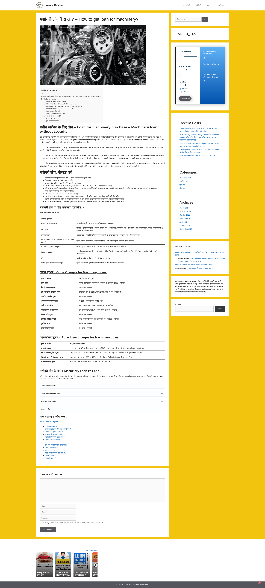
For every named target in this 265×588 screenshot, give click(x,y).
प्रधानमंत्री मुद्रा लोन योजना (54, 434)
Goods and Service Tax (184, 252)
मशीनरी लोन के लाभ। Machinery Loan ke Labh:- (60, 109)
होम (178, 5)
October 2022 (184, 215)
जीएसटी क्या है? (50, 455)
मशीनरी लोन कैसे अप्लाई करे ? (54, 437)
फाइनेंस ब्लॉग (183, 181)
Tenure (182, 82)
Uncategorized (185, 178)
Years (186, 92)
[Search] (205, 19)
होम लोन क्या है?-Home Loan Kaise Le (200, 265)
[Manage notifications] (259, 582)
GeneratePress (144, 585)
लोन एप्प (182, 185)
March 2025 (184, 208)
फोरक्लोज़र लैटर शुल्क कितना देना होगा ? (56, 113)
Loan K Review (54, 5)
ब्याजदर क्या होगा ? (51, 118)
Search (178, 305)
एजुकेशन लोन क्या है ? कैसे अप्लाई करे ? (58, 429)
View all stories (92, 551)
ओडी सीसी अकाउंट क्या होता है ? (55, 453)
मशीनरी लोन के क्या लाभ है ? (53, 116)
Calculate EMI (185, 98)
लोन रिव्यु (182, 188)
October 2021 (184, 226)
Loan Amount (185, 51)
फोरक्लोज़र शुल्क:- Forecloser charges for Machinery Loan (64, 106)
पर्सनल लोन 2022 (51, 450)
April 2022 (183, 222)
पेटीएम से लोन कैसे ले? (52, 448)
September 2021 (185, 229)
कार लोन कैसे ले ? (51, 426)
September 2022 (185, 218)
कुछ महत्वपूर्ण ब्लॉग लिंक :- (53, 121)
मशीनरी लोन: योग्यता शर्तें (49, 99)
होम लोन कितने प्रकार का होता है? (56, 445)
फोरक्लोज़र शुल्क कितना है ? (53, 111)
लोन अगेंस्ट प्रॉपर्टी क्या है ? (54, 432)
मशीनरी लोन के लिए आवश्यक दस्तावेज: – (56, 101)
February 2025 (185, 211)
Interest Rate (185, 67)
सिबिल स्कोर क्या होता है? (53, 440)
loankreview (180, 265)
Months (185, 89)
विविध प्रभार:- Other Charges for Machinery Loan (61, 104)
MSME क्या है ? (50, 458)
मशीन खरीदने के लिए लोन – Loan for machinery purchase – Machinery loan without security (72, 96)
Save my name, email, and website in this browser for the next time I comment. (72, 523)
